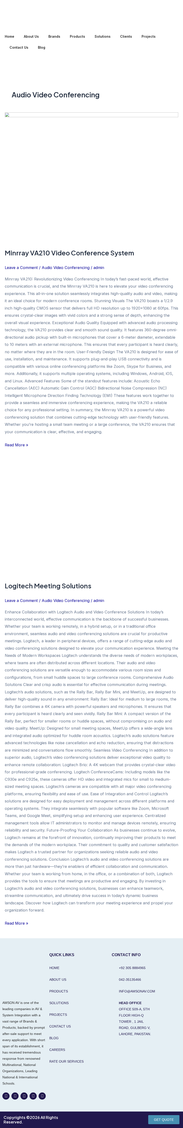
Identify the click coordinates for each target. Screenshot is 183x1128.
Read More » (16, 444)
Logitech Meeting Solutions (48, 586)
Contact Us (19, 47)
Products (77, 36)
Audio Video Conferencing (66, 267)
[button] (8, 61)
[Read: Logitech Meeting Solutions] (91, 517)
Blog (41, 47)
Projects (149, 36)
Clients (126, 36)
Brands (54, 36)
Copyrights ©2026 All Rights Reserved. (31, 1120)
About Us (31, 36)
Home (9, 36)
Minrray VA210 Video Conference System (69, 253)
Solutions (103, 36)
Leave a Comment (21, 267)
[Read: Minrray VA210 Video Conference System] (91, 177)
